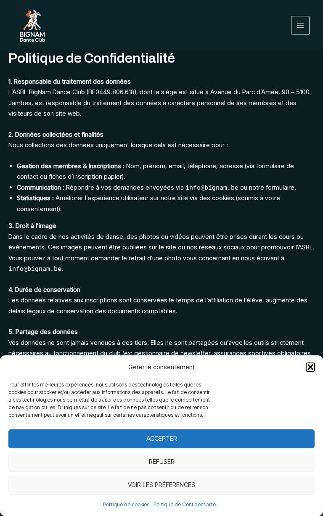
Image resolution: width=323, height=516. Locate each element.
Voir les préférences (161, 485)
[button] (310, 367)
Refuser (162, 462)
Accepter (161, 438)
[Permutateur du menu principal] (300, 25)
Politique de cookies (126, 504)
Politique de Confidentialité (185, 504)
